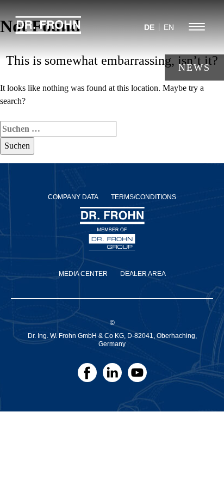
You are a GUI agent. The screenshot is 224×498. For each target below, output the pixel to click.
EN (169, 27)
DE (149, 27)
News (194, 67)
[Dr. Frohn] (48, 30)
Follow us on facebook (87, 376)
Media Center (83, 274)
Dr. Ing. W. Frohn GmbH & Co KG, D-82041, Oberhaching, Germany (112, 340)
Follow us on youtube (137, 376)
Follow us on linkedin (112, 376)
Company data (73, 197)
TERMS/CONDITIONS (143, 197)
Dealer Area (143, 274)
